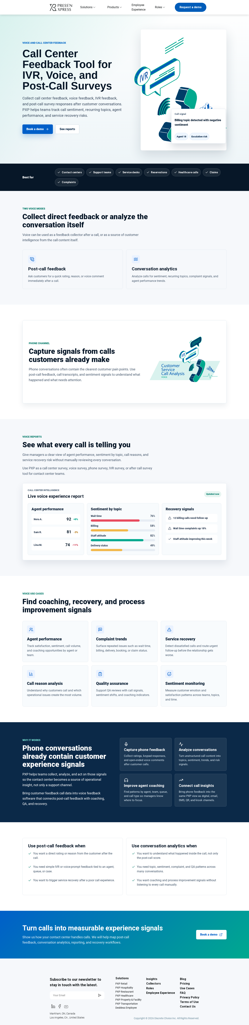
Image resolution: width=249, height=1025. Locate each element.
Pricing (185, 983)
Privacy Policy (189, 997)
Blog (183, 979)
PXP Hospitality (124, 987)
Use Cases (187, 988)
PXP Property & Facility (128, 999)
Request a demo (191, 7)
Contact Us (188, 1006)
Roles (150, 988)
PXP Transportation (126, 1003)
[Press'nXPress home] (62, 7)
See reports (67, 129)
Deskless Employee (126, 1007)
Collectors (153, 983)
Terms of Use (189, 1002)
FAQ (183, 993)
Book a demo (35, 129)
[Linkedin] (53, 1007)
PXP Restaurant (124, 991)
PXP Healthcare (124, 995)
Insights (151, 979)
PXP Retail (121, 983)
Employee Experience (138, 7)
